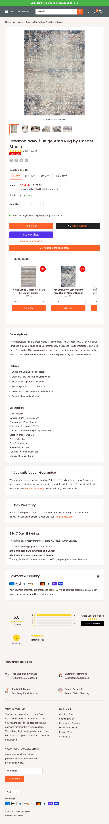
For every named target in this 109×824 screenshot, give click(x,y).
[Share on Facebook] (11, 160)
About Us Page (66, 714)
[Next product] (96, 288)
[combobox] (29, 301)
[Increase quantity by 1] (40, 204)
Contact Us (64, 736)
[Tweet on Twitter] (21, 160)
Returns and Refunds (69, 723)
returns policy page (34, 488)
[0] (95, 11)
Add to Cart (28, 308)
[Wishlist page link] (100, 11)
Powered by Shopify (14, 815)
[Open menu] (6, 12)
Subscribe (14, 778)
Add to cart (31, 226)
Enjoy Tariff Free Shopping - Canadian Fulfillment (54, 3)
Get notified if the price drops (55, 248)
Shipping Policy (66, 718)
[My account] (89, 11)
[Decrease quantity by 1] (23, 204)
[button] (60, 189)
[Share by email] (26, 160)
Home (8, 22)
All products (18, 22)
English (10, 792)
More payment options (31, 241)
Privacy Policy (66, 732)
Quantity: (14, 204)
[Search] (80, 11)
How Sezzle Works (68, 727)
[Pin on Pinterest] (16, 160)
